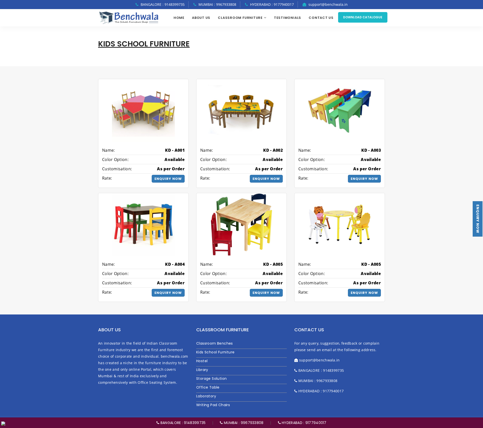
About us (201, 17)
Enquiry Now (477, 218)
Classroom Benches (214, 343)
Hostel (202, 360)
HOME (179, 17)
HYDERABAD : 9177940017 (304, 422)
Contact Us (321, 17)
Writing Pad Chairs (213, 404)
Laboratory (206, 396)
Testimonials (287, 17)
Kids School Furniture (215, 352)
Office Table (208, 387)
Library (202, 369)
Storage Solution (211, 378)
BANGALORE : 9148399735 (182, 422)
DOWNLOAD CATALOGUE (362, 17)
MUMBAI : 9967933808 (243, 422)
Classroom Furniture (240, 17)
